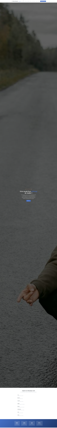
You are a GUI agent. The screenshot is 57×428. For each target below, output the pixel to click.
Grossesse (26, 1)
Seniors (38, 1)
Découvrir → (28, 200)
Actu (21, 1)
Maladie (28, 1)
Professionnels (33, 1)
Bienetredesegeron (15, 1)
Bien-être (23, 1)
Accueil (20, 1)
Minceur (30, 1)
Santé (36, 1)
